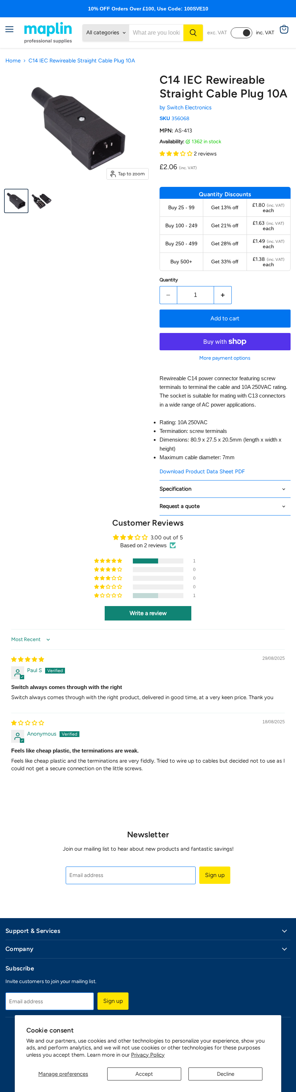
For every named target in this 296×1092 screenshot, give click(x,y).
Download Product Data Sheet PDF (202, 471)
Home (13, 61)
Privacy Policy (148, 1055)
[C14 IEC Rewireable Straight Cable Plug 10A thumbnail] (16, 200)
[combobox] (156, 33)
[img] (27, 659)
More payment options (225, 358)
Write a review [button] (148, 613)
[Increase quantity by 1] (223, 295)
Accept (144, 1074)
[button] (177, 153)
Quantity (169, 279)
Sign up (215, 875)
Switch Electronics (189, 107)
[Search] (193, 33)
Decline (225, 1074)
